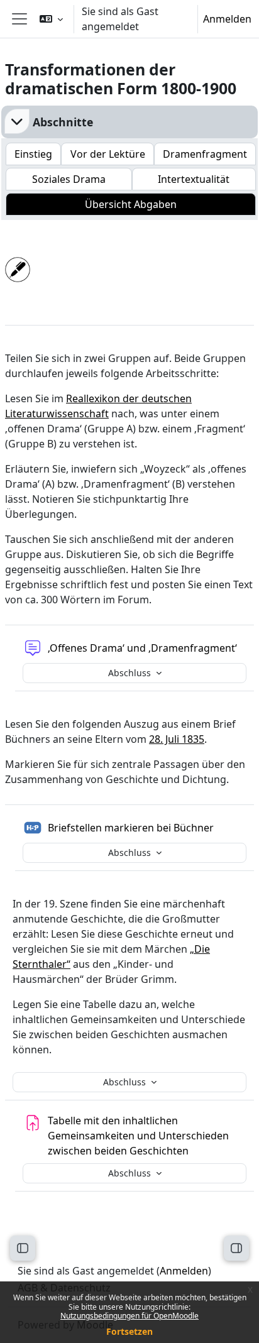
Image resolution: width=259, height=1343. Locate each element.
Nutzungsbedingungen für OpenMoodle (129, 1315)
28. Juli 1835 (176, 739)
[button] (51, 19)
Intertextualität (193, 179)
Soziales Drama (69, 179)
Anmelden (227, 19)
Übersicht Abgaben (131, 204)
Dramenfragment (205, 154)
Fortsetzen (129, 1331)
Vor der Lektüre (107, 154)
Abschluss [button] (130, 673)
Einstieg (33, 154)
